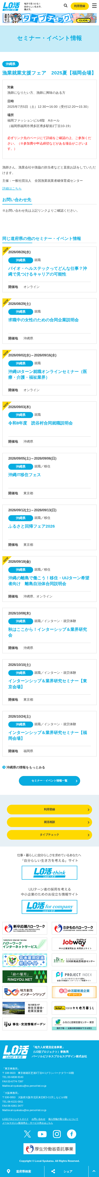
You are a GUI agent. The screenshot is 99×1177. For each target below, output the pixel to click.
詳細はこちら (12, 188)
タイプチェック (49, 834)
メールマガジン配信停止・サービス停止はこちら (27, 1123)
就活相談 (49, 822)
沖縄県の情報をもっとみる (25, 767)
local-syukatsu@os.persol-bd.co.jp (26, 1085)
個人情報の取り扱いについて (63, 1119)
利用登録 (79, 6)
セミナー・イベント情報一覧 (49, 780)
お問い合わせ (38, 1119)
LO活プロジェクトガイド (15, 1119)
